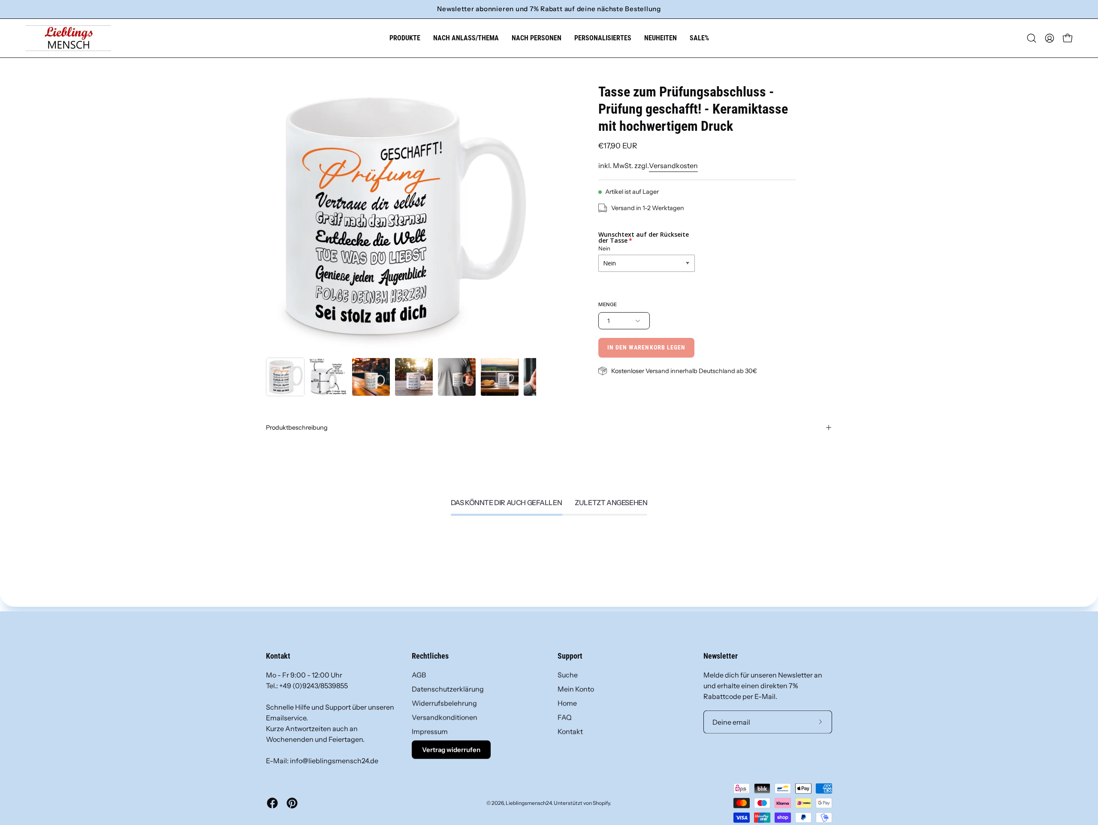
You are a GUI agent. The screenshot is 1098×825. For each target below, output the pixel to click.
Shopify (601, 802)
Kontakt (570, 731)
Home (567, 703)
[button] (466, 38)
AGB (419, 675)
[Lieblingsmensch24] (69, 38)
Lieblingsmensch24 (529, 802)
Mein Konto (576, 689)
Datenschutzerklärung (448, 689)
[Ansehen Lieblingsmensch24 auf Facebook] (272, 803)
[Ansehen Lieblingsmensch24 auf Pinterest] (292, 803)
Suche (568, 675)
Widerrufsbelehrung (444, 703)
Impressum (430, 731)
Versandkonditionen (444, 717)
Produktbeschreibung (297, 427)
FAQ (565, 717)
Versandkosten (673, 165)
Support (570, 656)
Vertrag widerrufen (451, 750)
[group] (549, 9)
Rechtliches (430, 656)
